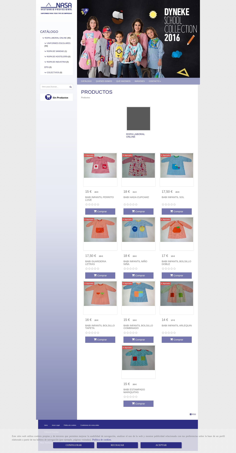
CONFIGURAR (74, 445)
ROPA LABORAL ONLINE (135, 135)
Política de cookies (101, 439)
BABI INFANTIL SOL (173, 197)
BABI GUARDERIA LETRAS (95, 262)
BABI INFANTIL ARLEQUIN (177, 325)
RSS (193, 414)
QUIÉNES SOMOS (104, 81)
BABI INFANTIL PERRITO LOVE (99, 198)
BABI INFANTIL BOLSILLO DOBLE (176, 262)
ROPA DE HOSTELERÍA (57, 56)
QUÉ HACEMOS (123, 81)
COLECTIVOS (53, 72)
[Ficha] (100, 169)
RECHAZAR (117, 445)
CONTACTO (154, 81)
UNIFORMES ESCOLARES (58, 43)
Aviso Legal (56, 425)
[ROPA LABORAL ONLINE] (138, 118)
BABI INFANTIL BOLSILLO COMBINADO (138, 327)
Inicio (46, 425)
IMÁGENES (140, 81)
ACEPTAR (161, 445)
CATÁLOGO (86, 81)
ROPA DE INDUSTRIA (56, 62)
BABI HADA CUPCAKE (136, 197)
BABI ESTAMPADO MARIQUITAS (134, 391)
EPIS (46, 67)
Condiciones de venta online (89, 425)
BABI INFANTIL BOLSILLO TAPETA (100, 327)
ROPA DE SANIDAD (55, 51)
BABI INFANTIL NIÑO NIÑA (135, 262)
